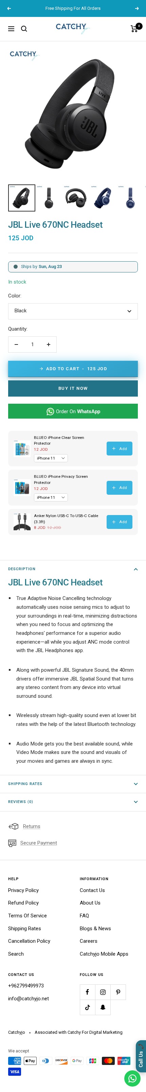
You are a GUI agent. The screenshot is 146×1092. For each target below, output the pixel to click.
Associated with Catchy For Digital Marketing (79, 1032)
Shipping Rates (25, 784)
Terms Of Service (27, 916)
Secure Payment (38, 843)
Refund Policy (23, 903)
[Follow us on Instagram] (102, 992)
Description (22, 569)
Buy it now (73, 388)
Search (16, 954)
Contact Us (92, 890)
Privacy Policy (23, 890)
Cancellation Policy (29, 941)
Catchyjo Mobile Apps (104, 954)
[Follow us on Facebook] (87, 992)
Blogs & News (95, 929)
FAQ (84, 916)
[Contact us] (132, 1078)
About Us (90, 903)
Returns (31, 826)
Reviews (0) (20, 802)
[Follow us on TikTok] (87, 1007)
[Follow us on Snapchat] (102, 1007)
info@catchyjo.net (28, 999)
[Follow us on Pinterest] (118, 992)
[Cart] (134, 28)
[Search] (24, 29)
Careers (88, 941)
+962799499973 (26, 986)
